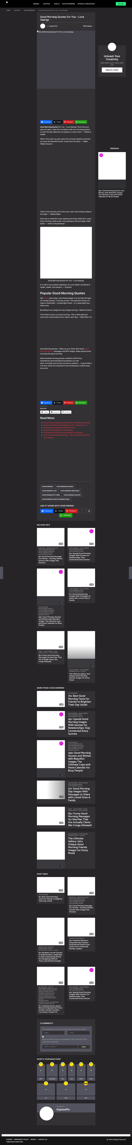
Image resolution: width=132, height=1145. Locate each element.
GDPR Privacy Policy (21, 1139)
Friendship (42, 548)
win (86, 1098)
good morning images (65, 486)
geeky (81, 1079)
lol (46, 1098)
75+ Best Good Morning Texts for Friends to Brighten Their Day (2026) (79, 700)
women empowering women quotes (47, 998)
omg (66, 1098)
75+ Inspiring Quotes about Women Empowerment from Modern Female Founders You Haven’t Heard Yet (50, 1009)
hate (40, 1079)
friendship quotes (52, 548)
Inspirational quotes (45, 948)
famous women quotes (46, 991)
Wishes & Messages (86, 4)
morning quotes (44, 614)
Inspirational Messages (46, 947)
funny (56, 651)
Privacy (33, 1139)
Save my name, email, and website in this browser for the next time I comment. (64, 1040)
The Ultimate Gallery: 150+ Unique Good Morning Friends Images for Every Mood (80, 677)
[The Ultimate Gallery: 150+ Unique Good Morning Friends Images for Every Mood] (81, 649)
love (91, 1079)
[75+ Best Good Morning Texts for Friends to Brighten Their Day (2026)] (51, 699)
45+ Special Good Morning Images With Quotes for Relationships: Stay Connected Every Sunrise (80, 556)
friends (46, 298)
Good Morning (68, 4)
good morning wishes (46, 554)
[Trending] (61, 572)
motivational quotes (45, 950)
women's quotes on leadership (49, 1002)
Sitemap (9, 1139)
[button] (98, 4)
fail (63, 1079)
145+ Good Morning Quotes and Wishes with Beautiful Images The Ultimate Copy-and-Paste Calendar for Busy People (50, 621)
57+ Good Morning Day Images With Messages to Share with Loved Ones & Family (80, 597)
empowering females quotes (48, 988)
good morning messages (69, 491)
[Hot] (91, 531)
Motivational (43, 987)
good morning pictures (51, 495)
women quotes (43, 1000)
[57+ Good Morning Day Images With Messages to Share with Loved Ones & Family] (81, 578)
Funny (40, 651)
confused (52, 1079)
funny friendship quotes (47, 549)
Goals (57, 4)
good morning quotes (72, 495)
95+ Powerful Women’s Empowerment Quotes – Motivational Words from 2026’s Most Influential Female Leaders (79, 944)
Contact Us (42, 1139)
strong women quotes (46, 994)
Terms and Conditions (14, 1142)
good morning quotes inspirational (56, 499)
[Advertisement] (66, 105)
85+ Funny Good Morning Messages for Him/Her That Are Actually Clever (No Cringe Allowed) (50, 658)
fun (71, 1079)
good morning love (49, 491)
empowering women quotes (48, 990)
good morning (47, 486)
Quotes (46, 4)
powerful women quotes (47, 993)
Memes (36, 4)
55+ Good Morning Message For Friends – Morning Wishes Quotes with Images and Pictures (50, 559)
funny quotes (43, 652)
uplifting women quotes (46, 996)
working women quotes (46, 1003)
